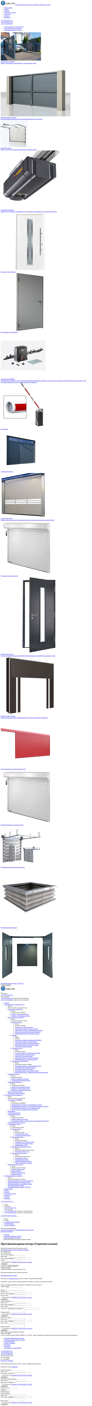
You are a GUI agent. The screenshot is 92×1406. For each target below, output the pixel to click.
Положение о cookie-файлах (12, 1348)
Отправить (4, 1264)
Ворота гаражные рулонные (9, 149)
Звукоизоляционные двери (23, 1161)
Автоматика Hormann (7, 210)
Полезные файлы (9, 1341)
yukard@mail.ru (9, 1223)
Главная (6, 1003)
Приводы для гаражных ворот (10, 211)
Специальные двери (7, 654)
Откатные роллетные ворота (24, 1056)
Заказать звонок (5, 985)
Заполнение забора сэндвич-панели (26, 1041)
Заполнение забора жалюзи (23, 1046)
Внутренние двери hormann (9, 332)
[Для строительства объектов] (22, 1095)
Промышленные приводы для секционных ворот (16, 380)
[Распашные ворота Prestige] (28, 1061)
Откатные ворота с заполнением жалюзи (27, 1053)
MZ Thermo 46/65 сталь (22, 1151)
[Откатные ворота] (23, 1048)
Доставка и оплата (10, 12)
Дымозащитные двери (22, 1159)
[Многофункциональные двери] (31, 1147)
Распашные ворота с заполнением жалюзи (28, 1066)
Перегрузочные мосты (30, 717)
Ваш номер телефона (8, 1258)
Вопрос (3, 1290)
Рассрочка (7, 14)
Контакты (7, 17)
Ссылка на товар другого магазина (12, 1308)
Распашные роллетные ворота (24, 1069)
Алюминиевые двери (21, 1134)
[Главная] (8, 990)
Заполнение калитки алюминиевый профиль (29, 1030)
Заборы (13, 119)
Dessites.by (15, 1367)
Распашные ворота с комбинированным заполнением (31, 1072)
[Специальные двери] (21, 1124)
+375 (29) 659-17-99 (7, 998)
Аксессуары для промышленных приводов (24, 382)
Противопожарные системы (13, 30)
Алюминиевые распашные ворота (25, 1067)
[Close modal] (12, 1301)
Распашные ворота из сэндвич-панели (27, 1071)
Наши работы (8, 8)
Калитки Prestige (6, 119)
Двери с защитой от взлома (23, 1163)
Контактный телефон (8, 1293)
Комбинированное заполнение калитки (27, 1033)
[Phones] (1, 992)
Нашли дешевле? (13, 1265)
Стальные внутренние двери (24, 1143)
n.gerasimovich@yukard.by (12, 1222)
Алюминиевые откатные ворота (25, 1054)
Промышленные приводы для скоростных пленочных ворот (49, 380)
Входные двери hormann (8, 272)
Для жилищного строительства (13, 27)
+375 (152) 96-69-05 (7, 1000)
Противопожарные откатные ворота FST (13, 769)
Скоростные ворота (7, 518)
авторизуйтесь (13, 1278)
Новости (7, 11)
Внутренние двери (16, 656)
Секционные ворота (7, 471)
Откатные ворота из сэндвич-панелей (26, 1058)
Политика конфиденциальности (14, 1338)
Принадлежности (42, 717)
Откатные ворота (20, 119)
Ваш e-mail (4, 1306)
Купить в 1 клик (5, 1267)
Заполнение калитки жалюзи (24, 1027)
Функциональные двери (47, 656)
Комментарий (5, 1312)
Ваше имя (4, 1256)
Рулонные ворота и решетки (9, 576)
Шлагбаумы (4, 429)
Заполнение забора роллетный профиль (27, 1043)
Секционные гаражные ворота (27, 149)
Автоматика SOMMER (8, 379)
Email (2, 1260)
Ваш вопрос (4, 1401)
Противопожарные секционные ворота (13, 867)
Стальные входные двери (23, 1135)
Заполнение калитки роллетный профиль (28, 1032)
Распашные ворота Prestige (34, 119)
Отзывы (6, 16)
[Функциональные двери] (27, 1153)
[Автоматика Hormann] (22, 1082)
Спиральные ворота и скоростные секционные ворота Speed (35, 520)
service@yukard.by (9, 1225)
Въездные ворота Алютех (8, 117)
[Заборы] (16, 1035)
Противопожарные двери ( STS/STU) (12, 983)
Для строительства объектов (13, 28)
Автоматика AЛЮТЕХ (8, 61)
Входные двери (5, 656)
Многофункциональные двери (31, 656)
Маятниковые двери (21, 1145)
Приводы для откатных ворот (28, 211)
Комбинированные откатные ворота (26, 1059)
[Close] (6, 1390)
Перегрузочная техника (8, 716)
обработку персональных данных (22, 1262)
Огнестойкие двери (21, 1158)
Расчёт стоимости (9, 1343)
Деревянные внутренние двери (24, 1142)
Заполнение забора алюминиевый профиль (28, 1040)
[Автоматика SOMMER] (22, 1100)
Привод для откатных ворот (9, 63)
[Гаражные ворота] (19, 1074)
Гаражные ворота (6, 148)
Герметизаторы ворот (7, 717)
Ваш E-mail (4, 1295)
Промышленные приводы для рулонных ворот (26, 1108)
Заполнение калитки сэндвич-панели (26, 1029)
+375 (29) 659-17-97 (7, 995)
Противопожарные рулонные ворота (12, 825)
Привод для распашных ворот (27, 63)
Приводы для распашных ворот (47, 211)
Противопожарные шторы (9, 927)
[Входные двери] (21, 1129)
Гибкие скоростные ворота (9, 520)
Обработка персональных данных (14, 1340)
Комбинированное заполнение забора (26, 1045)
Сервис (6, 9)
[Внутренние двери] (23, 1137)
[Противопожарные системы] (22, 1176)
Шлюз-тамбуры (18, 717)
